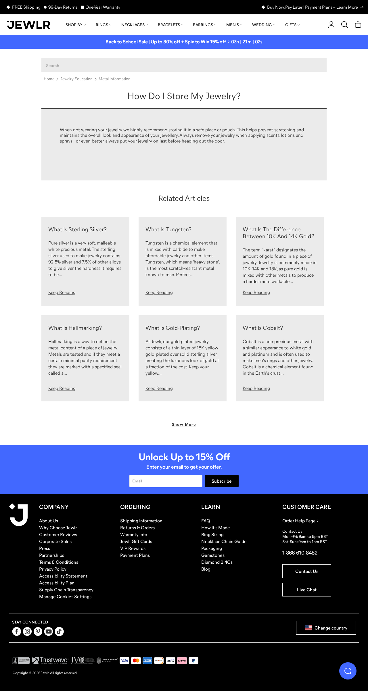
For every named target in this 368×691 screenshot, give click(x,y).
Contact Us (306, 571)
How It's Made (215, 527)
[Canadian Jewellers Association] (107, 660)
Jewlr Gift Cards (136, 541)
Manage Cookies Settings (65, 596)
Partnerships (51, 555)
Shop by (74, 25)
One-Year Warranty (102, 7)
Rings (102, 25)
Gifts (290, 25)
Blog (205, 569)
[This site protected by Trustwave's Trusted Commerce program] (50, 660)
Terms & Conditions (58, 562)
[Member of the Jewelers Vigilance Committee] (83, 660)
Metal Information (115, 79)
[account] (331, 24)
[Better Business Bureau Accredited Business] (21, 660)
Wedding (262, 25)
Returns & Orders (137, 527)
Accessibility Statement (63, 575)
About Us (48, 520)
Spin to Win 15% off (205, 41)
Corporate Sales (55, 541)
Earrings (203, 25)
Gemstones (213, 555)
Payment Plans (135, 555)
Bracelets (169, 25)
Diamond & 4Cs (217, 562)
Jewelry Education (77, 79)
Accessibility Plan (56, 582)
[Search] (344, 24)
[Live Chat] (347, 671)
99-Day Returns (62, 7)
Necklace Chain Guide (224, 541)
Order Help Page (299, 520)
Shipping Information (141, 520)
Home (49, 79)
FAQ (205, 520)
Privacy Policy (52, 569)
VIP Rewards (132, 548)
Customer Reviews (58, 534)
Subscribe (222, 481)
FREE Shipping (26, 7)
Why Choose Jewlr (58, 527)
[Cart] (358, 24)
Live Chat (307, 589)
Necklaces (133, 25)
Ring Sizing (212, 534)
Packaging (211, 548)
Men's (232, 25)
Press (44, 548)
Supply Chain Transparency (66, 589)
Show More (184, 424)
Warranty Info (133, 534)
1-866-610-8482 (299, 552)
